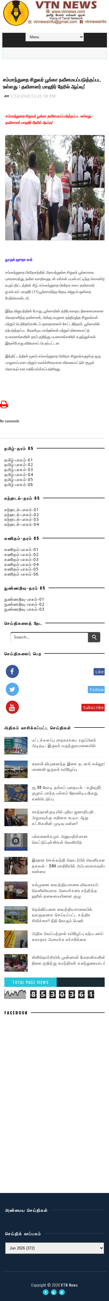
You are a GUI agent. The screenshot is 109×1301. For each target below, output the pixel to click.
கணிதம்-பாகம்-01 (21, 549)
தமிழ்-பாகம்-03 (18, 469)
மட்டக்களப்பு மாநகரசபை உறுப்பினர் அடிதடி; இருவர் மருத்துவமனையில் (64, 743)
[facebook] (46, 1292)
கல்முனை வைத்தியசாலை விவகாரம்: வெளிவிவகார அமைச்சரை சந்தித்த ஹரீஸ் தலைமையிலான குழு (65, 890)
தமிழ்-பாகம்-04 (18, 474)
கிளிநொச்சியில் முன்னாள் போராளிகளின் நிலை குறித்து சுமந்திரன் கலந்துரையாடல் (69, 960)
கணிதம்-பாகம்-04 (21, 564)
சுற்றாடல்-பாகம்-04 (21, 524)
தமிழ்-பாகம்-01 (18, 460)
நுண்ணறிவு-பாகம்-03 (24, 609)
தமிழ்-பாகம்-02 (18, 464)
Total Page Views (30, 982)
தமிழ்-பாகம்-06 (18, 484)
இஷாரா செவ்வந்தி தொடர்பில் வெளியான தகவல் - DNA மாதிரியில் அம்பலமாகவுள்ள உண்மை (70, 865)
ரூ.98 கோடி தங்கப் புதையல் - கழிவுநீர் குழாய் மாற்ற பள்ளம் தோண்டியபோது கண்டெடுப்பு (67, 793)
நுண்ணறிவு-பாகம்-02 (24, 604)
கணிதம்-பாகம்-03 (21, 559)
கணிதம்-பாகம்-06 (21, 574)
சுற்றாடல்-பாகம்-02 (21, 514)
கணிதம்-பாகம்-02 (21, 554)
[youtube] (54, 1292)
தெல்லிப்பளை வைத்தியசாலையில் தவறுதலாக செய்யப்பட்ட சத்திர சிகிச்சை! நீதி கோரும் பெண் (62, 914)
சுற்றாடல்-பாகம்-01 (21, 509)
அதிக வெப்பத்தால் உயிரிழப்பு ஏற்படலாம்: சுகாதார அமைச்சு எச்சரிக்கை (68, 936)
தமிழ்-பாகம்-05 (18, 479)
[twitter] (62, 1292)
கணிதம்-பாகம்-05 (21, 569)
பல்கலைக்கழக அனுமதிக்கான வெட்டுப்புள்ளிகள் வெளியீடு (60, 839)
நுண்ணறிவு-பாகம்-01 (24, 599)
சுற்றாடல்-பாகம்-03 (21, 519)
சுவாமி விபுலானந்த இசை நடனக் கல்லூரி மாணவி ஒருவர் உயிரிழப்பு (69, 766)
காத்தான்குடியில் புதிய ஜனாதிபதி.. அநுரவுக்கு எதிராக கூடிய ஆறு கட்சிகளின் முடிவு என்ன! (64, 817)
